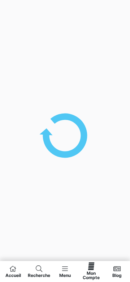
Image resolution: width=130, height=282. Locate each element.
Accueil (13, 275)
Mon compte (91, 275)
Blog (117, 275)
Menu (65, 275)
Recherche (39, 275)
